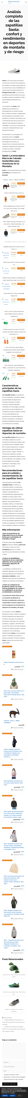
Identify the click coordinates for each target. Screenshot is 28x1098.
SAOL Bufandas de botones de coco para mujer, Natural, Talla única (13, 782)
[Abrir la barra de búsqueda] (2, 2)
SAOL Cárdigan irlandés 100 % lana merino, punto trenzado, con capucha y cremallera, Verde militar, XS (14, 913)
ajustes (13, 1092)
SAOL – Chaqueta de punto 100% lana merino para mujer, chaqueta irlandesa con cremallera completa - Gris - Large (14, 943)
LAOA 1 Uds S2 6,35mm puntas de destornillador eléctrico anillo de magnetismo (14, 314)
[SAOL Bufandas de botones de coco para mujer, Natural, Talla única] (14, 773)
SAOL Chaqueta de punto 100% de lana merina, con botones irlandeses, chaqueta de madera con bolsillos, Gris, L (14, 846)
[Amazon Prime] (22, 666)
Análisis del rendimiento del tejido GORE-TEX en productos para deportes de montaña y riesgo (13, 1029)
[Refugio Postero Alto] (14, 2)
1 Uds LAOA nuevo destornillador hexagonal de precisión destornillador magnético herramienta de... (14, 350)
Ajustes (19, 1095)
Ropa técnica (8, 1017)
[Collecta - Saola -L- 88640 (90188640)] (14, 713)
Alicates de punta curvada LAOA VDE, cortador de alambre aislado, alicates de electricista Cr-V (14, 332)
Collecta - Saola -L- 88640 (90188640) (14, 179)
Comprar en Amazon (18, 669)
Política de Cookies (21, 1090)
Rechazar (12, 1095)
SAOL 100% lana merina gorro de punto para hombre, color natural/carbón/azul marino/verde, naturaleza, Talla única (14, 879)
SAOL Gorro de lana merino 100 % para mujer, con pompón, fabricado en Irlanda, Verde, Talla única (14, 693)
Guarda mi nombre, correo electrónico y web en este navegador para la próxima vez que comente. (14, 1077)
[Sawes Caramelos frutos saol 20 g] (14, 654)
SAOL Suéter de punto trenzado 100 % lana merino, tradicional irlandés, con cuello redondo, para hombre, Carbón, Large (13, 814)
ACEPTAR (5, 1095)
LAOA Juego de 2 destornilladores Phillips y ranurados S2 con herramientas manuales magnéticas (14, 368)
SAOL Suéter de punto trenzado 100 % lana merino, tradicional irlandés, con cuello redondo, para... (14, 224)
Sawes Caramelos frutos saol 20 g (14, 193)
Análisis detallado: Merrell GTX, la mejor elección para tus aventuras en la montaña (13, 1022)
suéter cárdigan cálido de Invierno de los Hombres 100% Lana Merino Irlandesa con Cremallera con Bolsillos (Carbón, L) (13, 753)
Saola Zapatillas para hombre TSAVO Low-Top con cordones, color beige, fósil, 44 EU (14, 208)
